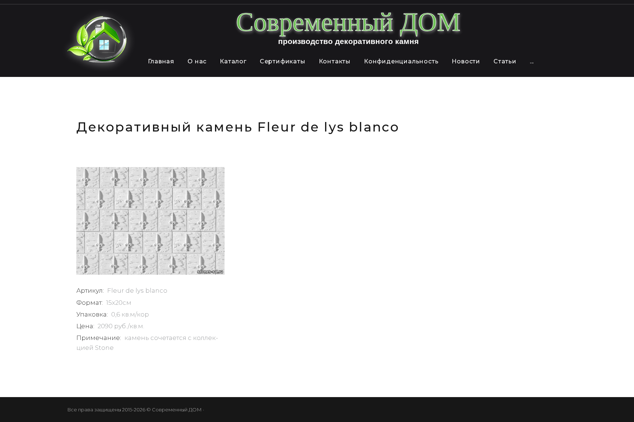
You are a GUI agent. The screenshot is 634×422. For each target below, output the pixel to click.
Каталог (233, 61)
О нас (197, 61)
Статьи (505, 61)
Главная (161, 61)
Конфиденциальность (401, 61)
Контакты (335, 61)
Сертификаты (283, 61)
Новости (466, 61)
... (532, 61)
